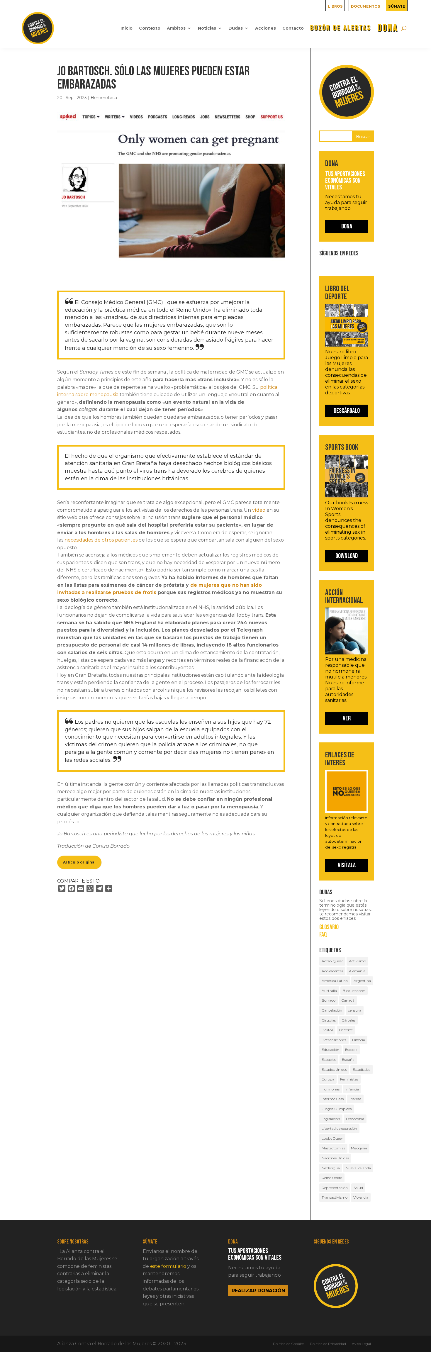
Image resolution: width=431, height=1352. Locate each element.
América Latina (335, 980)
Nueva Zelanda (358, 1168)
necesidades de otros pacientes (101, 540)
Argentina (362, 980)
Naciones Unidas (335, 1158)
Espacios (329, 1059)
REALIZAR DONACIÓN (258, 1290)
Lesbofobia (355, 1119)
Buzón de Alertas (340, 28)
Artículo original (79, 862)
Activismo (357, 961)
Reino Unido (332, 1177)
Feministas (349, 1079)
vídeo (258, 510)
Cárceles (348, 1020)
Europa (328, 1079)
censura (354, 1010)
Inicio (127, 28)
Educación (330, 1049)
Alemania (357, 971)
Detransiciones (334, 1040)
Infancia (352, 1089)
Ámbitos (176, 28)
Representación (335, 1187)
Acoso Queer (332, 961)
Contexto (149, 28)
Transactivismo (334, 1197)
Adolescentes (332, 971)
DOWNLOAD (346, 556)
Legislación (331, 1119)
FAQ (323, 935)
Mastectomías (333, 1148)
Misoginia (359, 1148)
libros (335, 6)
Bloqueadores (354, 990)
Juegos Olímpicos (337, 1109)
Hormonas (331, 1089)
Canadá (347, 1000)
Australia (329, 990)
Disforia (358, 1040)
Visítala (347, 865)
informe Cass (333, 1099)
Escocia (351, 1049)
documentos (365, 6)
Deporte (346, 1030)
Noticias (207, 28)
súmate (396, 6)
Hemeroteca (104, 97)
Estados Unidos (334, 1069)
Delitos (327, 1030)
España (348, 1059)
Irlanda (355, 1099)
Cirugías (329, 1020)
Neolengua (331, 1168)
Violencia (360, 1197)
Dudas (235, 28)
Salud (358, 1187)
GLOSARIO (329, 927)
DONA (388, 28)
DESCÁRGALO (347, 411)
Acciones (265, 28)
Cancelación (332, 1010)
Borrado (328, 1000)
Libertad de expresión (339, 1128)
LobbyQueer (332, 1138)
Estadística (362, 1069)
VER (347, 718)
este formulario (168, 1266)
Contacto (293, 28)
